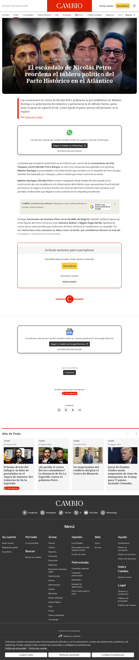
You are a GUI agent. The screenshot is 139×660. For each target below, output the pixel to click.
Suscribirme (69, 266)
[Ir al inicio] (69, 6)
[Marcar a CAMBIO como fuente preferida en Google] (100, 206)
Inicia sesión (69, 281)
